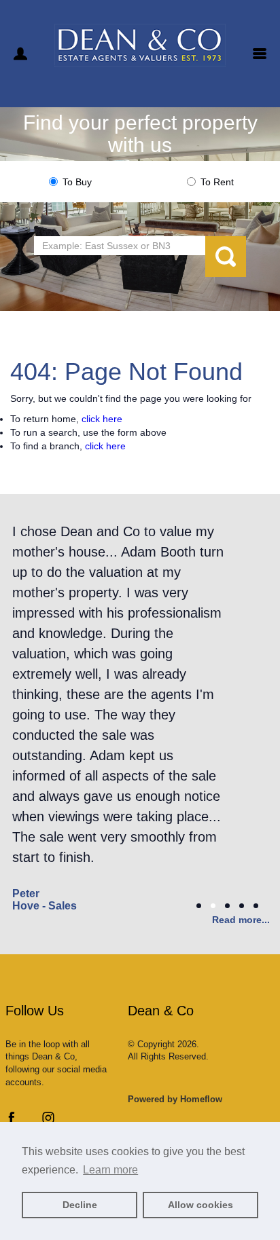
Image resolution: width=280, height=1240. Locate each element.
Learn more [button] (110, 1170)
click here (102, 418)
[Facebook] (11, 1121)
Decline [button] (80, 1204)
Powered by (175, 1099)
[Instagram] (48, 1121)
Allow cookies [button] (200, 1204)
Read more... (241, 919)
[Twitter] (30, 1121)
